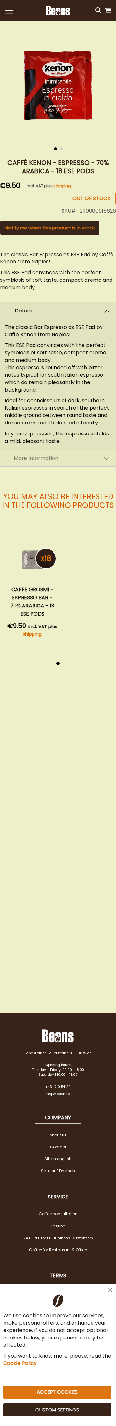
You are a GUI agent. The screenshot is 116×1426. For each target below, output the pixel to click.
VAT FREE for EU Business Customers (58, 1238)
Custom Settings (57, 1409)
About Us (58, 1135)
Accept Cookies (57, 1392)
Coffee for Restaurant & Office (58, 1250)
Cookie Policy (20, 1363)
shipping (62, 185)
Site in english (58, 1159)
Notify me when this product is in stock (50, 227)
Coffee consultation (58, 1214)
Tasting (58, 1226)
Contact (58, 1147)
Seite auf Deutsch (58, 1171)
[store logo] (58, 10)
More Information (36, 458)
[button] (55, 148)
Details (23, 310)
